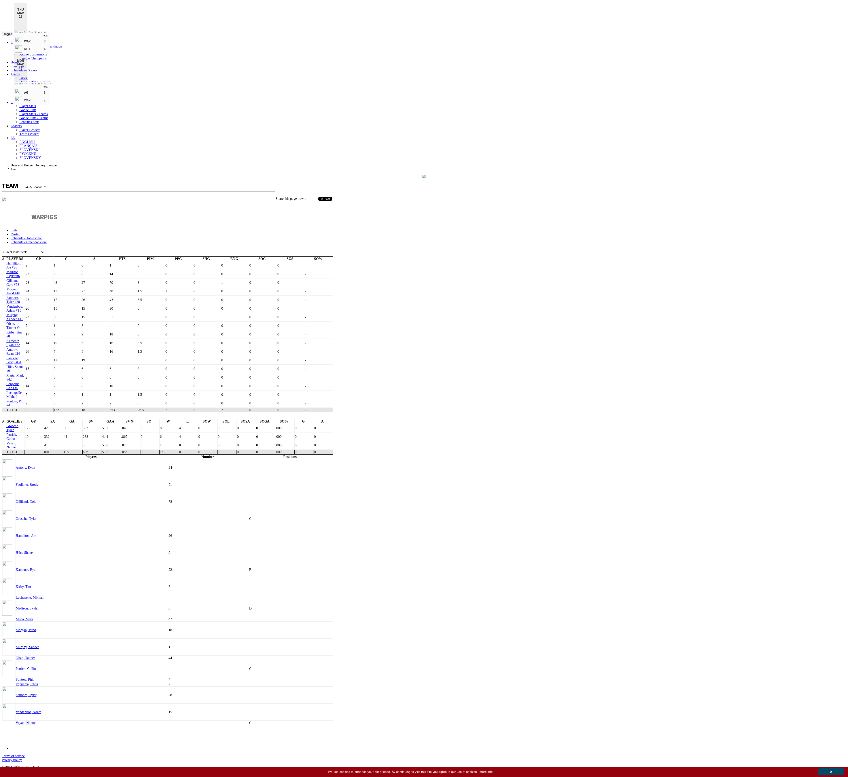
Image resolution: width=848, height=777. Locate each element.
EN (13, 138)
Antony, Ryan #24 (13, 351)
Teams (15, 74)
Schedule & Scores (24, 70)
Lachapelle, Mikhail (14, 394)
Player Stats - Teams (33, 114)
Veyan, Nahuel (11, 445)
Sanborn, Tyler (26, 695)
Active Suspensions (33, 54)
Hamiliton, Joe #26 (13, 265)
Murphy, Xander (27, 647)
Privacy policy (12, 760)
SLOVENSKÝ (30, 158)
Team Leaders (29, 134)
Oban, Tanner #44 (14, 325)
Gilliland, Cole (26, 501)
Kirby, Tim (23, 586)
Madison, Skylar (27, 608)
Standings (17, 66)
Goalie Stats (27, 110)
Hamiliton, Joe (26, 535)
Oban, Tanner (25, 658)
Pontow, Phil (25, 679)
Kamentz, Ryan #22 (13, 343)
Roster (15, 234)
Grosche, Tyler (12, 428)
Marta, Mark (24, 619)
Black (23, 78)
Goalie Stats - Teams (33, 118)
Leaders (16, 126)
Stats (14, 230)
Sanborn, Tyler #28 (13, 300)
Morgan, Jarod (26, 630)
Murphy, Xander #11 (14, 317)
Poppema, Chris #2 (13, 386)
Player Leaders (29, 130)
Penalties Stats (29, 122)
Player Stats (27, 106)
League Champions (33, 58)
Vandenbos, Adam (28, 712)
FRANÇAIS (28, 146)
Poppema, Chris (27, 684)
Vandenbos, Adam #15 (14, 308)
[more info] (486, 771)
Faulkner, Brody (27, 484)
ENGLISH (27, 142)
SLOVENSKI (29, 150)
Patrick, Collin (11, 436)
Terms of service (13, 756)
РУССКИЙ (27, 154)
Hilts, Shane (24, 552)
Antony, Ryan (25, 467)
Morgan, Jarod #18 (13, 291)
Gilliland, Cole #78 (12, 282)
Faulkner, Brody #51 (13, 360)
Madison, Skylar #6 (13, 274)
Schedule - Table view (26, 238)
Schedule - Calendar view (29, 242)
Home (15, 62)
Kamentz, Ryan (26, 569)
